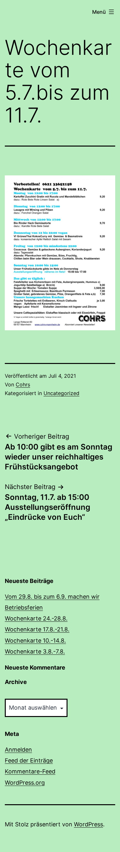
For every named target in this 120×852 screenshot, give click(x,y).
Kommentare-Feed (30, 771)
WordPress (88, 824)
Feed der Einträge (29, 760)
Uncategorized (61, 393)
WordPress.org (25, 782)
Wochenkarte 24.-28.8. (36, 618)
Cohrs (23, 384)
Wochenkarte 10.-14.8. (35, 640)
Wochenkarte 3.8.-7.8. (35, 651)
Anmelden (18, 749)
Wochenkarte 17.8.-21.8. (37, 629)
